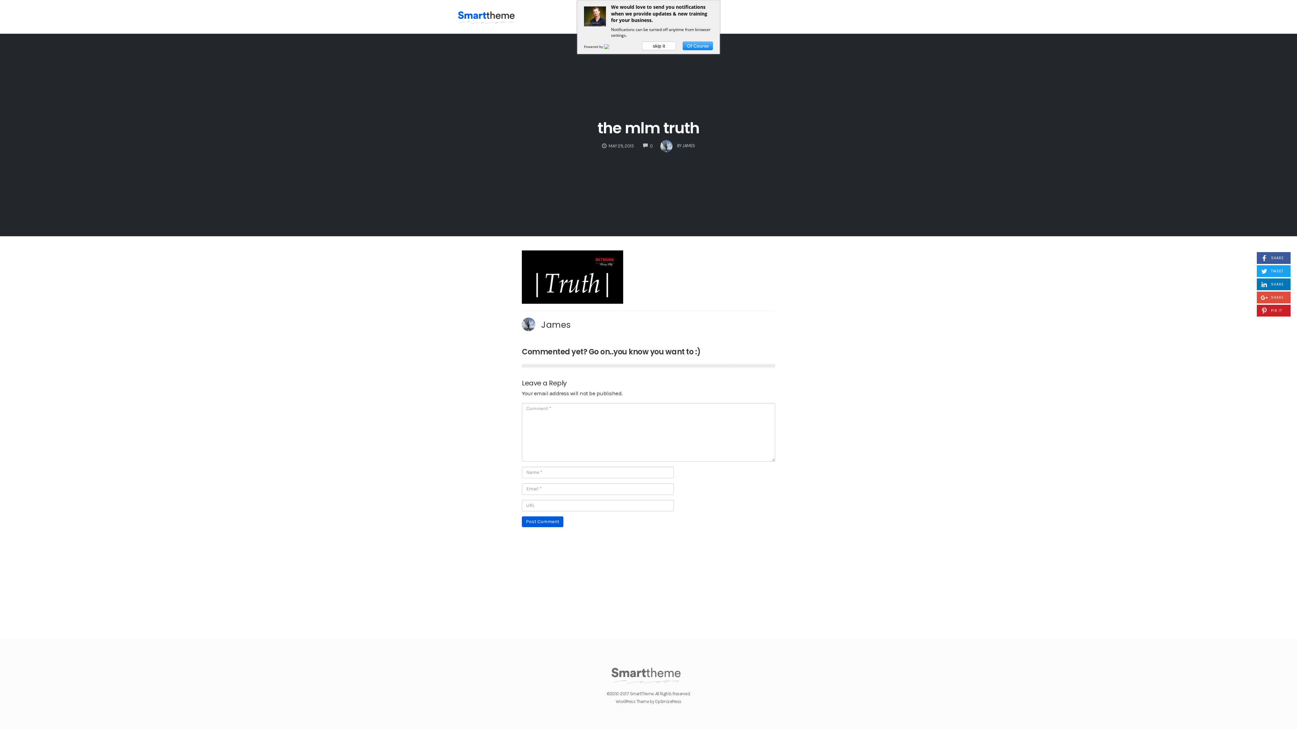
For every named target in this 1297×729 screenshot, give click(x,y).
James (556, 325)
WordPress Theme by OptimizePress (649, 701)
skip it (659, 46)
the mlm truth (648, 128)
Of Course (698, 46)
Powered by (594, 46)
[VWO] (610, 46)
